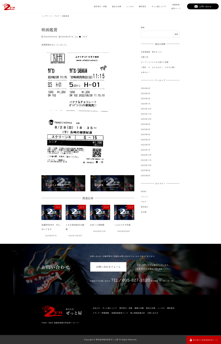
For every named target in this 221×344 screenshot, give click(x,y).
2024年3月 (145, 93)
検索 (143, 27)
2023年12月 (146, 108)
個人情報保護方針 (137, 312)
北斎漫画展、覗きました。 (152, 51)
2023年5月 (145, 129)
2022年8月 (145, 175)
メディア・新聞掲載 (101, 312)
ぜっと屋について (109, 308)
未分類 (143, 212)
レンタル (161, 308)
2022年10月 (146, 165)
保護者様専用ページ (119, 312)
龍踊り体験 (139, 308)
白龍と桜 (144, 57)
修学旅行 (144, 206)
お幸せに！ (145, 72)
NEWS (143, 191)
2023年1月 (145, 149)
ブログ (84, 36)
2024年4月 (145, 88)
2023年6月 (145, 124)
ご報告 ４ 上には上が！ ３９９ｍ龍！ (158, 67)
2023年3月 (145, 139)
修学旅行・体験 (125, 308)
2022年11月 (146, 160)
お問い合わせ (152, 312)
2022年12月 (146, 155)
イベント (144, 196)
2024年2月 (145, 98)
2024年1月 (145, 103)
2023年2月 (145, 144)
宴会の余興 (150, 308)
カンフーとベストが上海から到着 (155, 62)
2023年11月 (146, 114)
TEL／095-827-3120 (130, 280)
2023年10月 (146, 119)
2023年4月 (145, 134)
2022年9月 (145, 170)
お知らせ (96, 308)
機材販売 (170, 308)
